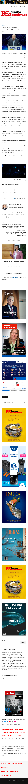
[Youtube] (16, 6)
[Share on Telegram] (24, 199)
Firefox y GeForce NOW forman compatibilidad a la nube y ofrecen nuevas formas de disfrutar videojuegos (14, 668)
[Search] (26, 6)
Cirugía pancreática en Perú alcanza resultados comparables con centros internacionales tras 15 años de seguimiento (13, 657)
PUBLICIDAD (4, 767)
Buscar (3, 640)
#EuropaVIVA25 (20, 182)
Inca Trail (18, 727)
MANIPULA (5, 192)
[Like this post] (15, 199)
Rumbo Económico (18, 192)
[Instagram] (12, 6)
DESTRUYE (5, 190)
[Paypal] (24, 6)
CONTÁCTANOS (5, 763)
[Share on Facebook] (17, 199)
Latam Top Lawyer (7, 727)
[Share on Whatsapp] (22, 199)
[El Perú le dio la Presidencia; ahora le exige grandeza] (14, 251)
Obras (4, 732)
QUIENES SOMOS (17, 763)
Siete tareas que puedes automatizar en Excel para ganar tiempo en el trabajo (14, 661)
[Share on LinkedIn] (20, 199)
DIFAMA (11, 190)
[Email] (18, 6)
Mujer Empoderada (12, 732)
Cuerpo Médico (19, 729)
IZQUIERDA (17, 190)
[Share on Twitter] (19, 199)
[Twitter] (11, 6)
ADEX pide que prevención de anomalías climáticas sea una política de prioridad (12, 653)
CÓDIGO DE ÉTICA (6, 775)
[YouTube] (10, 721)
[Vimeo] (20, 6)
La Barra (10, 735)
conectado (15, 277)
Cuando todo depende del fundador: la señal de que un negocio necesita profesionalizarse (14, 664)
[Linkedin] (14, 6)
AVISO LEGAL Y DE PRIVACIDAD (9, 771)
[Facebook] (9, 6)
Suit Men (22, 732)
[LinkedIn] (7, 721)
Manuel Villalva (11, 30)
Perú (11, 192)
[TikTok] (12, 721)
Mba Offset (18, 735)
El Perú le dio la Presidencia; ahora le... (14, 261)
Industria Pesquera (8, 729)
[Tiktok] (22, 6)
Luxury (4, 735)
